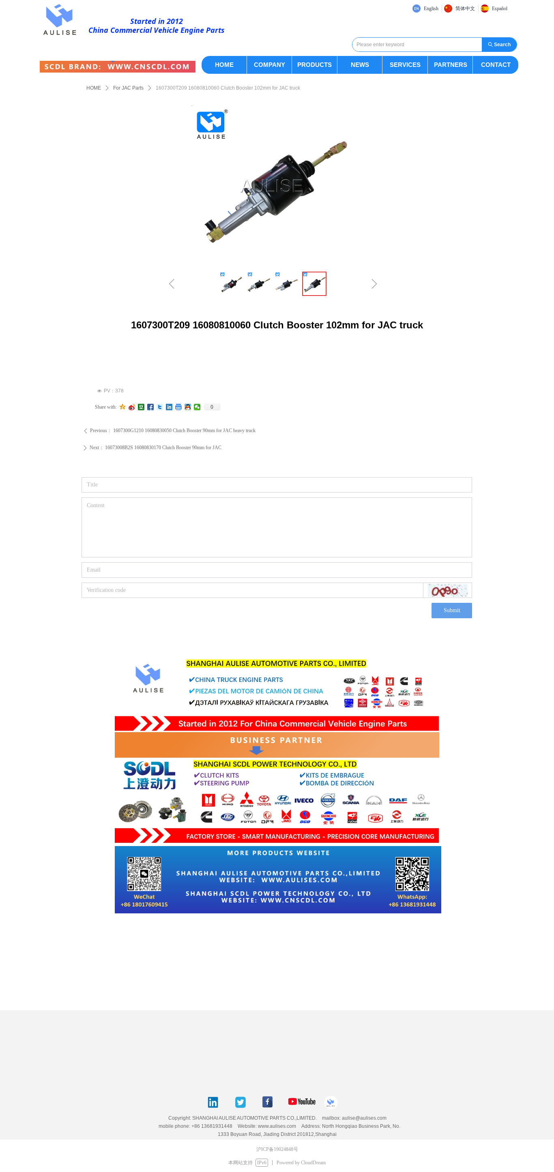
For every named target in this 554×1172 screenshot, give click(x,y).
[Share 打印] (178, 407)
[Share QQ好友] (188, 407)
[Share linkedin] (169, 407)
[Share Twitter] (160, 407)
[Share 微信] (197, 407)
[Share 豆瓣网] (141, 407)
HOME (93, 88)
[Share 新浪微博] (132, 407)
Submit (452, 610)
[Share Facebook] (150, 407)
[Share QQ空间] (122, 407)
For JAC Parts (128, 88)
